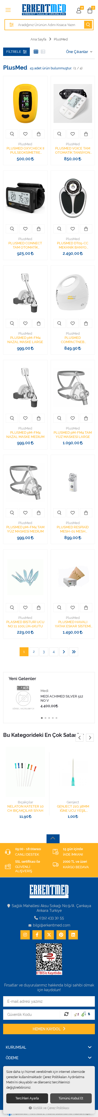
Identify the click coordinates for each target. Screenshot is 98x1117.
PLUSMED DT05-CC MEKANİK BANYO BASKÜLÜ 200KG (72, 245)
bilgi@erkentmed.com (51, 925)
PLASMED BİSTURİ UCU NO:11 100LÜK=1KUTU (25, 624)
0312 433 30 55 (51, 918)
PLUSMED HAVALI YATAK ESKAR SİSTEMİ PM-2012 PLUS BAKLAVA (73, 624)
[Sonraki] (63, 651)
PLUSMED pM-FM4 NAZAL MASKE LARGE (25, 340)
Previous (79, 738)
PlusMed (25, 144)
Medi (44, 691)
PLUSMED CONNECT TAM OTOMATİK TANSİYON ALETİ (25, 245)
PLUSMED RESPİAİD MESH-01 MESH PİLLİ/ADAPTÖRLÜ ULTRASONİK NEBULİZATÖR (73, 529)
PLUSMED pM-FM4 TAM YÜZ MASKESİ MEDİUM (25, 529)
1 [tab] (42, 718)
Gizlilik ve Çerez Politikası (51, 1108)
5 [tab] (56, 718)
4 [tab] (53, 718)
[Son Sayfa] (73, 651)
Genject (73, 802)
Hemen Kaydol (47, 1029)
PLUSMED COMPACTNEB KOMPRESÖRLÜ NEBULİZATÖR (72, 340)
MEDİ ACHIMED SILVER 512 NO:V (62, 698)
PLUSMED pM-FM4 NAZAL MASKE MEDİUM (25, 435)
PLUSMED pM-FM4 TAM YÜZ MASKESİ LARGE (73, 435)
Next (90, 738)
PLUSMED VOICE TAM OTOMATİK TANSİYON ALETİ (72, 150)
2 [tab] (45, 718)
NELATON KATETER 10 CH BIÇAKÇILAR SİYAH (25, 808)
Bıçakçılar (25, 802)
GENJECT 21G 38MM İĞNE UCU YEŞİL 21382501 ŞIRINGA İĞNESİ (73, 808)
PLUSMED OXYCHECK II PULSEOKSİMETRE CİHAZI (25, 150)
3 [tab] (49, 718)
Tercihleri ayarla (27, 1098)
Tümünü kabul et (71, 1098)
